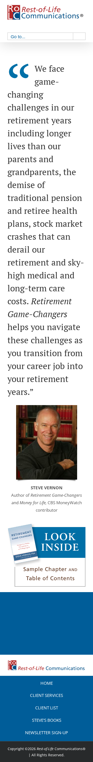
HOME (46, 683)
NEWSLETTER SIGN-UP (46, 732)
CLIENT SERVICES (46, 695)
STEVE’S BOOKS (46, 720)
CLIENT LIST (46, 708)
